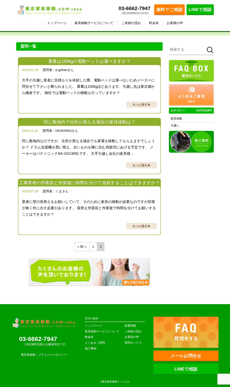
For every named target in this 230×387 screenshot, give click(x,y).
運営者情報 (28, 354)
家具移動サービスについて (94, 23)
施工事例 (90, 348)
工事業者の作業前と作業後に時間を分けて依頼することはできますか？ (89, 182)
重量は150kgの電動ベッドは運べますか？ (89, 61)
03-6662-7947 (135, 8)
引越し (175, 125)
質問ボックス (133, 342)
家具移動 (176, 118)
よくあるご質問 (95, 342)
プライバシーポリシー (52, 354)
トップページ (56, 23)
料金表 (154, 23)
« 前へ (82, 246)
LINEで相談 (200, 9)
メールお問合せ (186, 355)
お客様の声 (175, 23)
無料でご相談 (169, 9)
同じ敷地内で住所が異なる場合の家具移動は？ (89, 122)
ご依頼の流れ (131, 23)
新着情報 (130, 325)
